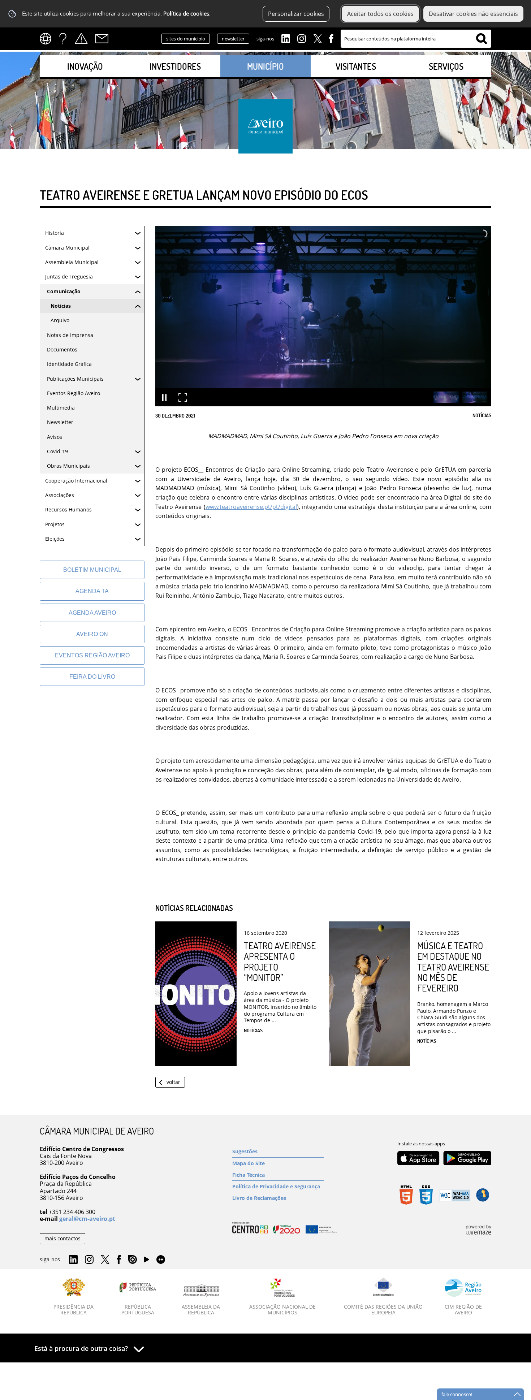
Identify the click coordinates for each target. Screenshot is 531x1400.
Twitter (317, 38)
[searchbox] (416, 39)
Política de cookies (186, 13)
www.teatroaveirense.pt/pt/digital (251, 507)
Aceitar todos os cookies (380, 14)
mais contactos (62, 1238)
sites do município (185, 38)
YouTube (146, 1261)
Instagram (301, 38)
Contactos (101, 38)
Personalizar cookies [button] (296, 14)
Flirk (160, 1260)
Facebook (331, 38)
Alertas (81, 38)
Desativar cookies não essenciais (473, 14)
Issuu (132, 1260)
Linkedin (285, 38)
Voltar (173, 1082)
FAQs (63, 38)
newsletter (233, 38)
